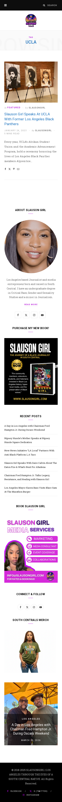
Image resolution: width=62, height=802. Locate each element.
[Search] (44, 5)
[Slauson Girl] (31, 20)
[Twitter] (9, 169)
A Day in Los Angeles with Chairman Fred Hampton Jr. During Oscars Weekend (31, 729)
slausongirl (37, 108)
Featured (13, 107)
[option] (31, 713)
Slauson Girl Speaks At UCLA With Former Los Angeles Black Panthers (29, 119)
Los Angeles (31, 719)
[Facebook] (5, 169)
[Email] (18, 169)
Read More (31, 304)
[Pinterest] (14, 169)
